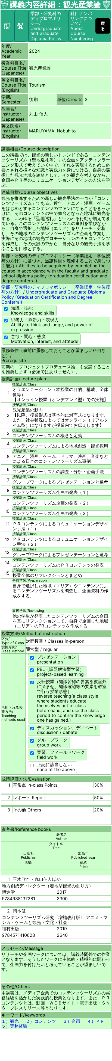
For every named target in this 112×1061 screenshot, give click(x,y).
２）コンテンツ (41, 1021)
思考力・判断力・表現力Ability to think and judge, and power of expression (52, 324)
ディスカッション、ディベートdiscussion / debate (67, 730)
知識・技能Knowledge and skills (32, 310)
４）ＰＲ (95, 1021)
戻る (103, 25)
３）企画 (71, 1021)
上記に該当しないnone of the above (56, 767)
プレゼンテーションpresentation (56, 659)
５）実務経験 (14, 1026)
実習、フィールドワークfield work (61, 754)
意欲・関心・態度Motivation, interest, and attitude (44, 339)
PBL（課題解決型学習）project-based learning (60, 671)
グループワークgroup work (52, 742)
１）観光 (10, 1021)
